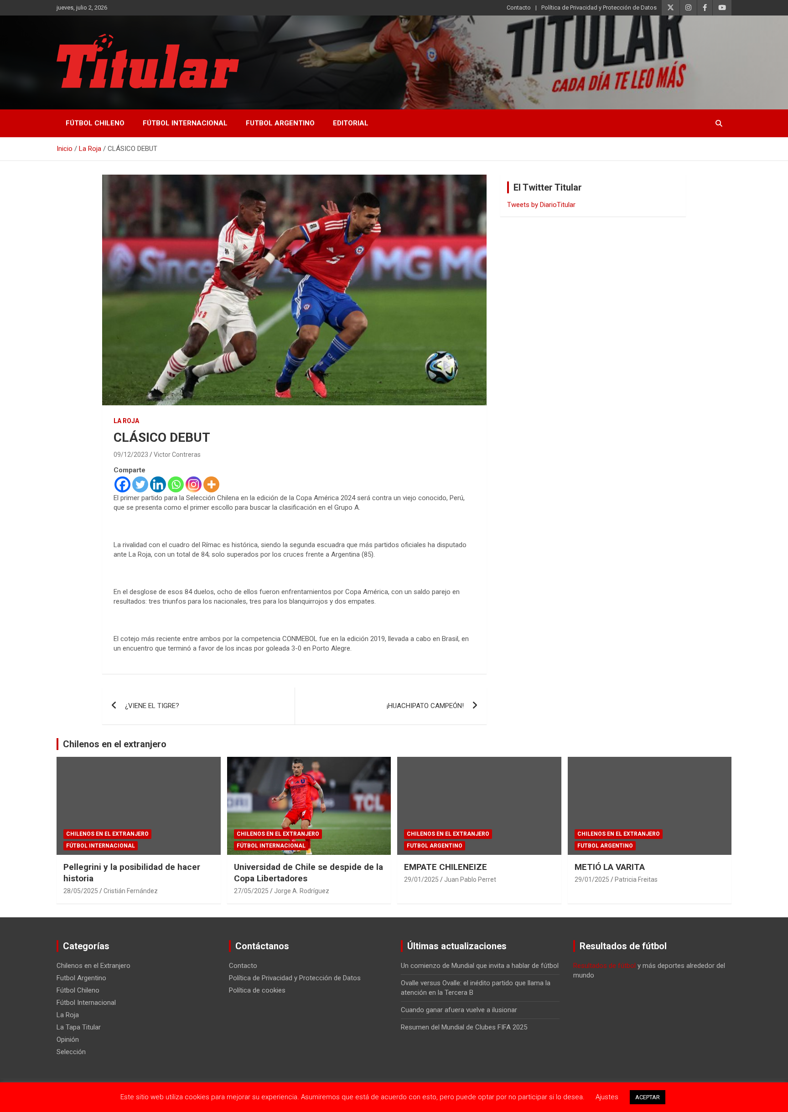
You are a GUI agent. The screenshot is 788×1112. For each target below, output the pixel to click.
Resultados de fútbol (604, 966)
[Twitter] (140, 484)
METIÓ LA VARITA (610, 867)
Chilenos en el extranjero (114, 744)
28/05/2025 (80, 891)
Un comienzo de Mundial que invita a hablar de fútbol (480, 966)
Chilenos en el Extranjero (107, 834)
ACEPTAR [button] (647, 1097)
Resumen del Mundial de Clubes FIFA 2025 (464, 1027)
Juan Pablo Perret (470, 879)
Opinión (68, 1039)
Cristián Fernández (131, 891)
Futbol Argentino (280, 123)
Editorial (350, 123)
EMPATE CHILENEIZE (445, 867)
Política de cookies (257, 990)
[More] (211, 484)
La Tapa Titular (79, 1027)
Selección (71, 1052)
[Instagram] (194, 484)
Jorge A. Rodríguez (301, 891)
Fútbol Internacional (185, 123)
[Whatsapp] (176, 484)
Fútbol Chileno (95, 123)
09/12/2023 (131, 454)
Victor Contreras (177, 454)
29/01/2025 (421, 879)
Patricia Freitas (636, 879)
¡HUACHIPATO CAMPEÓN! (425, 706)
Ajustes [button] (607, 1097)
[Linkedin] (158, 484)
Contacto (519, 7)
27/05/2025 (251, 891)
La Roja (126, 420)
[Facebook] (122, 484)
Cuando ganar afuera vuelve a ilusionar (459, 1010)
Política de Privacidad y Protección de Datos (599, 7)
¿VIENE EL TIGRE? (152, 706)
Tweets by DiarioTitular (541, 205)
